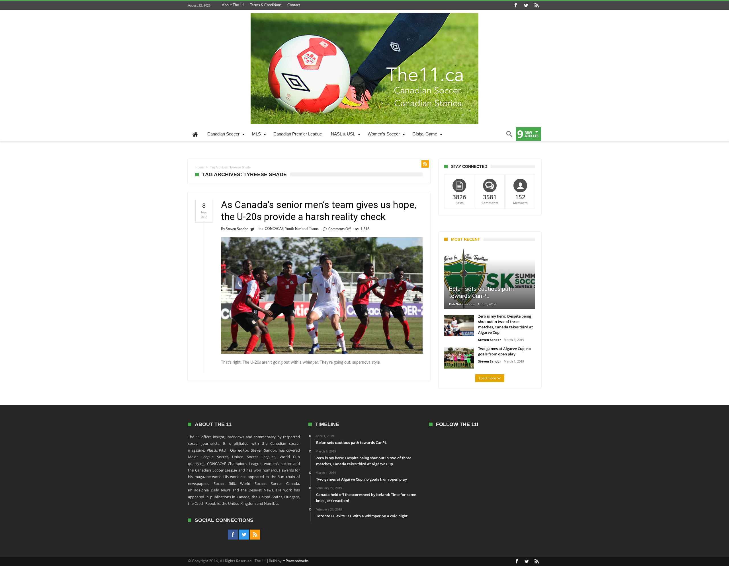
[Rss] (536, 5)
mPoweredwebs (295, 561)
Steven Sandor (237, 229)
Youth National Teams (301, 228)
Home (199, 167)
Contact (293, 5)
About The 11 (233, 5)
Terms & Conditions (266, 5)
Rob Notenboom (462, 304)
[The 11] (364, 13)
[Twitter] (526, 5)
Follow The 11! (457, 424)
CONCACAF (274, 228)
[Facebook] (515, 5)
